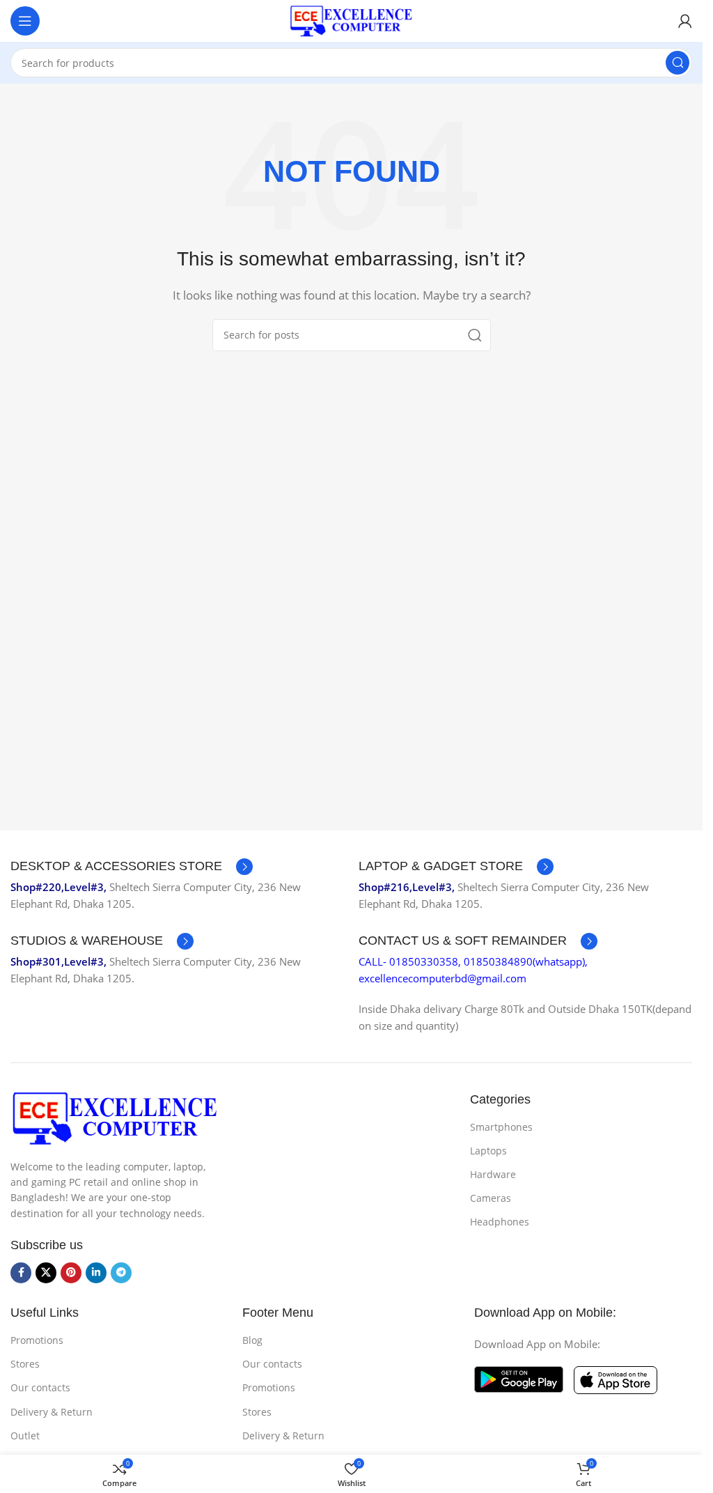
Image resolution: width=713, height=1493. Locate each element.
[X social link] (46, 1272)
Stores (25, 1363)
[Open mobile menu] (25, 21)
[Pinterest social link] (71, 1272)
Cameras (490, 1198)
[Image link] (114, 1117)
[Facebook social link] (20, 1272)
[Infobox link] (131, 866)
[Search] (677, 63)
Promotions (36, 1340)
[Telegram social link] (121, 1272)
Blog (252, 1340)
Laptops (488, 1150)
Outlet (25, 1435)
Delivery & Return (51, 1411)
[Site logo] (351, 19)
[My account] (685, 21)
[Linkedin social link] (96, 1272)
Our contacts (40, 1387)
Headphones (499, 1221)
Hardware (493, 1174)
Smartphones (501, 1127)
